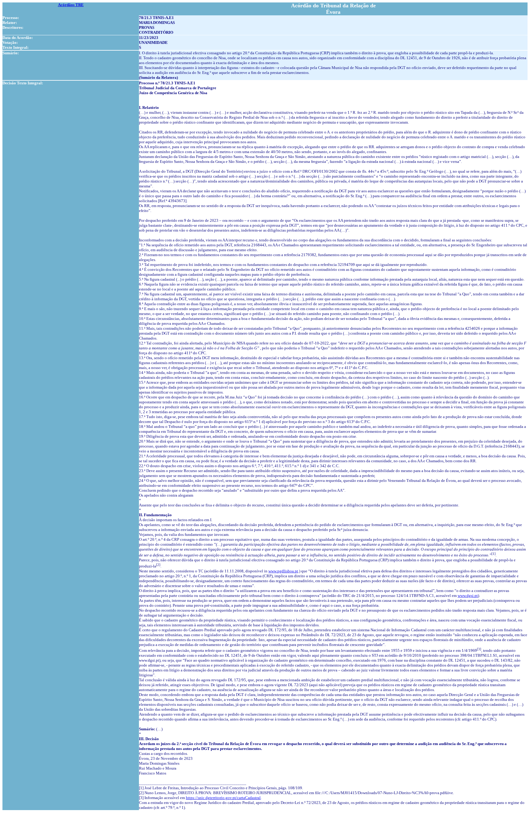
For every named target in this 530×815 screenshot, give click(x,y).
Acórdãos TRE (71, 4)
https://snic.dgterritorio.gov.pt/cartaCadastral (223, 797)
